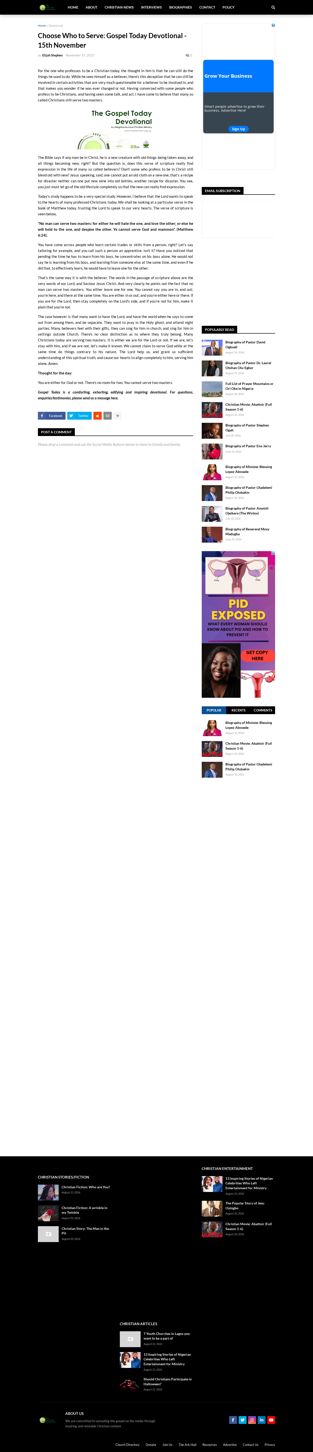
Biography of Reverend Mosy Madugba (247, 531)
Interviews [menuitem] (151, 7)
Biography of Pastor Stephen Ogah (247, 427)
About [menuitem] (91, 7)
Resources (209, 1445)
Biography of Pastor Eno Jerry (248, 446)
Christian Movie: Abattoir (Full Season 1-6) (248, 406)
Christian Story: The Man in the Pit (85, 1230)
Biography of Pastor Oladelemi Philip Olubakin (248, 489)
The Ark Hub (187, 1445)
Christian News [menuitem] (119, 7)
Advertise (230, 1445)
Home (42, 25)
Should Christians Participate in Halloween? (168, 1381)
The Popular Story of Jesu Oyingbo (244, 1205)
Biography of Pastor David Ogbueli (245, 344)
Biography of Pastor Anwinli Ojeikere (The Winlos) (246, 510)
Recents (239, 710)
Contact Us (250, 1445)
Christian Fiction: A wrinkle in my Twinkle (84, 1210)
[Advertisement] (257, 282)
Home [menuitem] (73, 7)
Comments (263, 710)
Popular (214, 710)
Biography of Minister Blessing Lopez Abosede (248, 469)
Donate (151, 1445)
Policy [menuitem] (229, 7)
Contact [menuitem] (207, 7)
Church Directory (127, 1445)
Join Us (167, 1445)
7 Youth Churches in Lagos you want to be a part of (167, 1336)
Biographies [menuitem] (180, 7)
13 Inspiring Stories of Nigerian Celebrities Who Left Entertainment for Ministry (167, 1359)
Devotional (56, 25)
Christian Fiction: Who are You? (86, 1187)
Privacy (270, 1445)
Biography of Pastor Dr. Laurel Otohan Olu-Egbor (248, 365)
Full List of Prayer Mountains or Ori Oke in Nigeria (249, 386)
